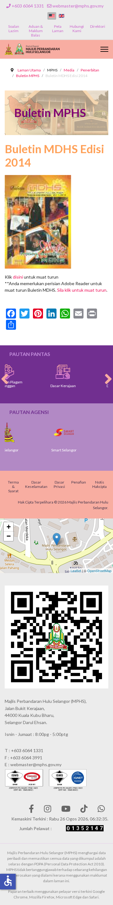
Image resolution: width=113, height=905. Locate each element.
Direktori (97, 26)
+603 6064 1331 (28, 5)
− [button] (9, 536)
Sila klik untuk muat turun (81, 290)
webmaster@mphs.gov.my (78, 5)
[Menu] (104, 49)
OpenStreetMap (99, 570)
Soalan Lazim (13, 28)
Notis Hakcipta (99, 484)
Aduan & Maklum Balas (36, 30)
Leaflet (76, 570)
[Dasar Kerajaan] (49, 371)
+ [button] (9, 527)
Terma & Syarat (13, 486)
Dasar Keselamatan (36, 484)
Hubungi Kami (77, 28)
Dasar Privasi (59, 484)
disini (18, 277)
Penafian (78, 482)
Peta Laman (57, 28)
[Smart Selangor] (50, 432)
